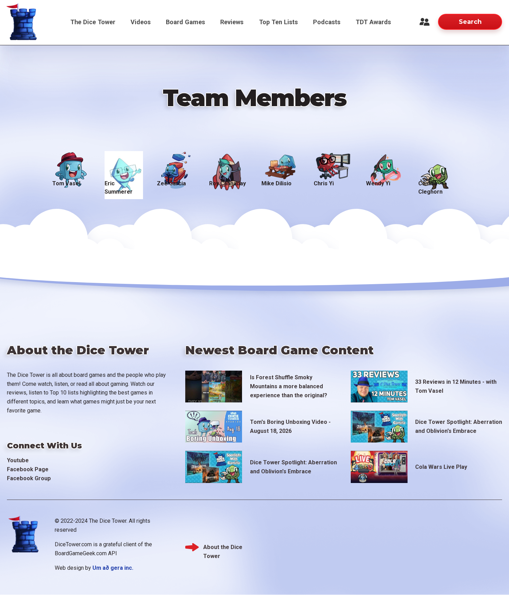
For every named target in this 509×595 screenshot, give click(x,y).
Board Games (185, 22)
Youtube (18, 460)
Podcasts (326, 22)
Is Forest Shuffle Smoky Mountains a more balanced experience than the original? (288, 386)
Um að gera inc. (112, 568)
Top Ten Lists (278, 22)
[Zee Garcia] (176, 163)
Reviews (231, 22)
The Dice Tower (92, 22)
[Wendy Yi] (385, 163)
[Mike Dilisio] (280, 163)
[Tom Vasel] (71, 163)
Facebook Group (29, 478)
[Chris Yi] (333, 163)
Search (470, 22)
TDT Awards (373, 22)
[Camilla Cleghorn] (437, 163)
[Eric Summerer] (124, 163)
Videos (141, 22)
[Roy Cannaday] (228, 163)
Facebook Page (27, 469)
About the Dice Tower (222, 548)
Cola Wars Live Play (441, 467)
